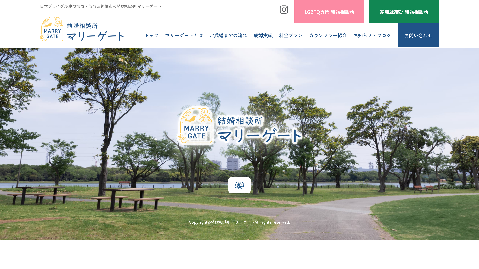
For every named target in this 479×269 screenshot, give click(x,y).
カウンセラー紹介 (328, 35)
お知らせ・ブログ (372, 35)
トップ (151, 35)
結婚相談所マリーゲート (233, 222)
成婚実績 (263, 35)
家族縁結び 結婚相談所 (404, 11)
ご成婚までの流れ (228, 35)
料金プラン (291, 35)
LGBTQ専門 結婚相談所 (329, 11)
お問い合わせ (418, 35)
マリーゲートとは (184, 35)
